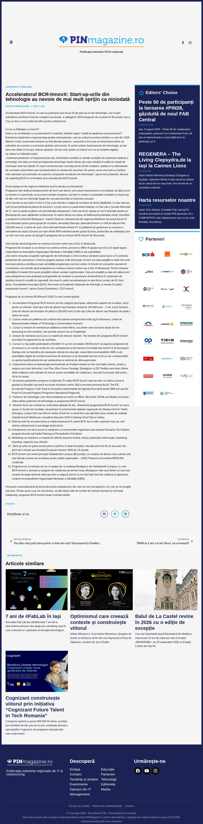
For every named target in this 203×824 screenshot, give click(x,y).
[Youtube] (147, 771)
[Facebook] (138, 771)
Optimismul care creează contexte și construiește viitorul (99, 622)
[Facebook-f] (183, 43)
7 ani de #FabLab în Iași (33, 616)
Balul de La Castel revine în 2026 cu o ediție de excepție (164, 622)
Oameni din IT (12, 87)
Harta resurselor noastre (167, 200)
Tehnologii (25, 87)
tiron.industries (113, 821)
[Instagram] (190, 43)
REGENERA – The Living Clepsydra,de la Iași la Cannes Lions (165, 160)
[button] (104, 514)
